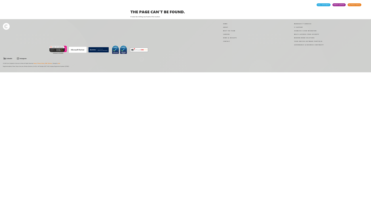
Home (35, 63)
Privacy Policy (40, 63)
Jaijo (59, 63)
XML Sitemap (48, 63)
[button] (324, 4)
